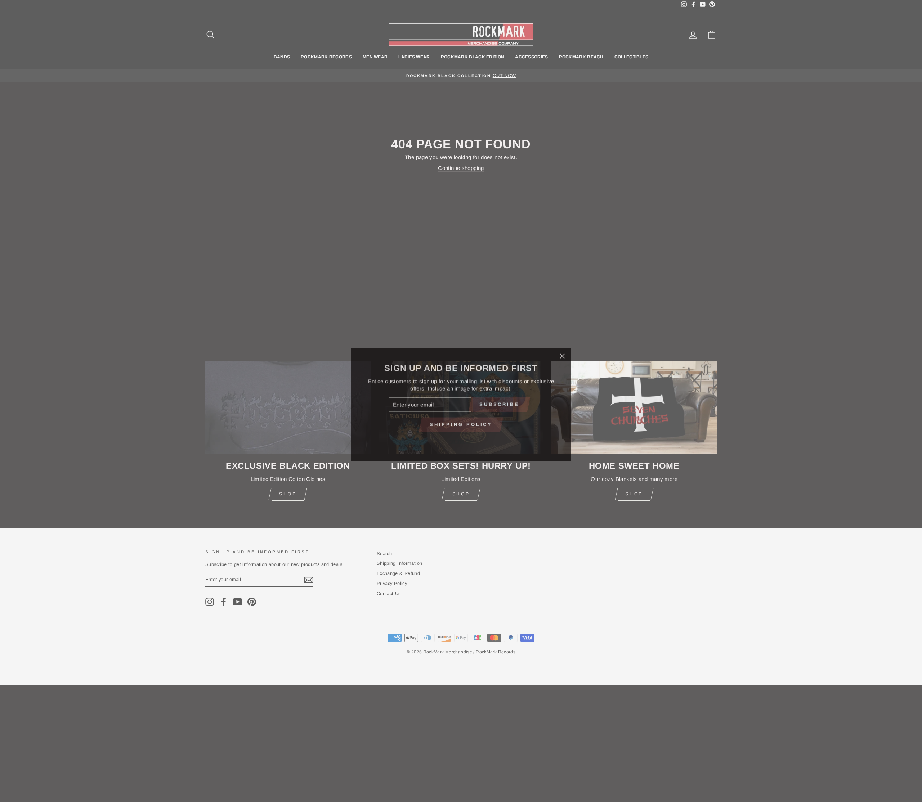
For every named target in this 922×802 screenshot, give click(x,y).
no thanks (461, 437)
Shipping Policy (461, 421)
